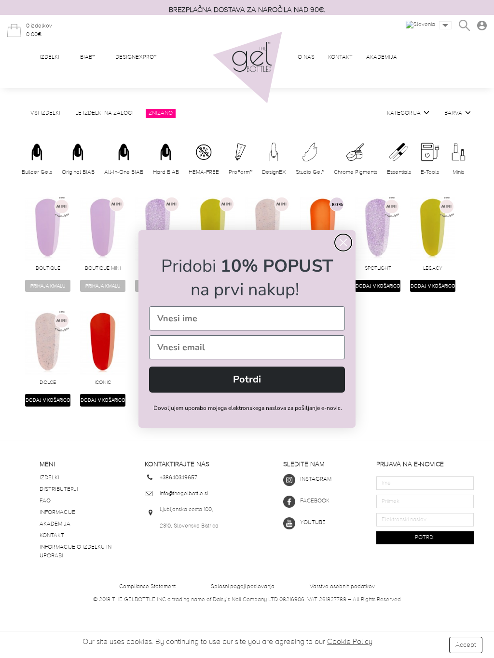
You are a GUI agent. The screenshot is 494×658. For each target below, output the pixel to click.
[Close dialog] (343, 242)
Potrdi (247, 379)
